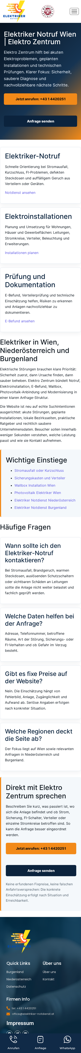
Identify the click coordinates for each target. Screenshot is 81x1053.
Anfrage (40, 1048)
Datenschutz (16, 986)
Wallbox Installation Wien (34, 485)
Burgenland (15, 972)
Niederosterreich (18, 979)
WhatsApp (67, 1048)
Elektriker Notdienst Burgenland (40, 507)
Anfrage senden (40, 121)
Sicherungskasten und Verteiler (39, 478)
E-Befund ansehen (20, 321)
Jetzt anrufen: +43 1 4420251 (41, 99)
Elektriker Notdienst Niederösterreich (44, 500)
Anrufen (13, 1048)
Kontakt (48, 979)
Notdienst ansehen (20, 192)
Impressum (20, 1023)
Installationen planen (21, 253)
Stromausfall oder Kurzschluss (39, 470)
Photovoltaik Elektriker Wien (37, 492)
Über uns (49, 972)
